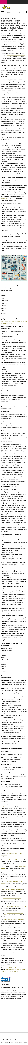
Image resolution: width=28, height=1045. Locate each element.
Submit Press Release (8, 1039)
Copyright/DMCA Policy (7, 1042)
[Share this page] (26, 12)
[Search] (19, 12)
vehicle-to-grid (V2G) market (14, 859)
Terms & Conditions (20, 1039)
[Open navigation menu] (2, 12)
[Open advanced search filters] (22, 12)
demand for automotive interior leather (13, 889)
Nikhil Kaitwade (5, 198)
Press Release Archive (16, 1037)
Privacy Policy (17, 1042)
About (7, 1037)
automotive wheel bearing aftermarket (13, 919)
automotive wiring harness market (12, 898)
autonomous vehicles (6, 81)
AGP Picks (3, 2)
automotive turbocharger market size (16, 906)
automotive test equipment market (16, 55)
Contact (25, 1042)
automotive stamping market (14, 873)
